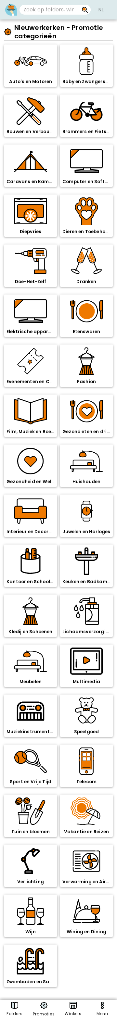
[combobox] (49, 10)
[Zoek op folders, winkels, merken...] (85, 10)
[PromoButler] (11, 9)
